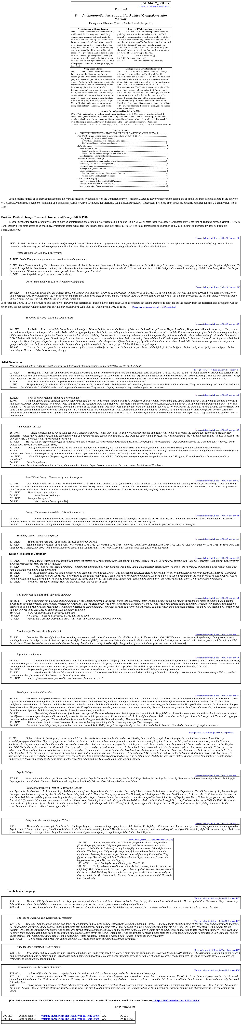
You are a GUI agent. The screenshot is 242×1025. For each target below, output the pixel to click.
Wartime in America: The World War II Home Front (69, 1015)
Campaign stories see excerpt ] (154, 307)
